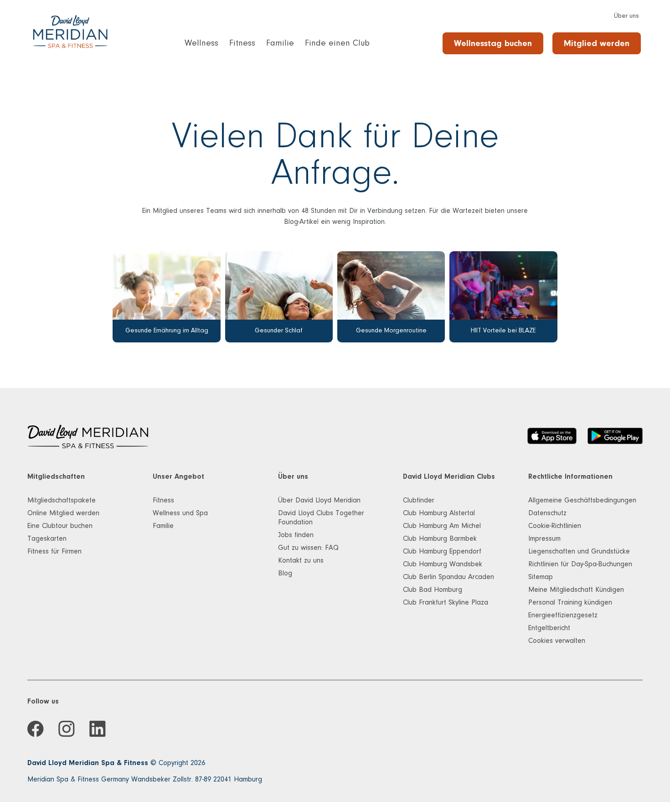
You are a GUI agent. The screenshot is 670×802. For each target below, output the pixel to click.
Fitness (163, 500)
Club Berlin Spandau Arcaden (448, 577)
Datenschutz (547, 513)
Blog (285, 573)
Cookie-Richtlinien (554, 526)
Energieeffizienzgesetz (563, 615)
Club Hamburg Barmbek (440, 538)
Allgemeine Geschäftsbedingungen (582, 500)
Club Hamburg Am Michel (442, 526)
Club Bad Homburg (432, 589)
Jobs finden (296, 535)
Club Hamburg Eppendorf (442, 551)
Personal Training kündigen (570, 602)
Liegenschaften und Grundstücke (579, 551)
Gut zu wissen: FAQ (308, 547)
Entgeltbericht (549, 628)
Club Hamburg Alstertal (439, 513)
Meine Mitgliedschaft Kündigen (576, 589)
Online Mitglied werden (63, 513)
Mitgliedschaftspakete (61, 500)
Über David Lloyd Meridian (319, 500)
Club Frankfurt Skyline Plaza (445, 602)
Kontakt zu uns (301, 560)
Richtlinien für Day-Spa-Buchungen (580, 564)
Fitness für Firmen (54, 551)
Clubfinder (418, 500)
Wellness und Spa (180, 513)
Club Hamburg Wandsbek (442, 564)
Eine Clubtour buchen (60, 526)
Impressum (544, 538)
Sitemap (540, 577)
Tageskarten (47, 538)
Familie (163, 526)
